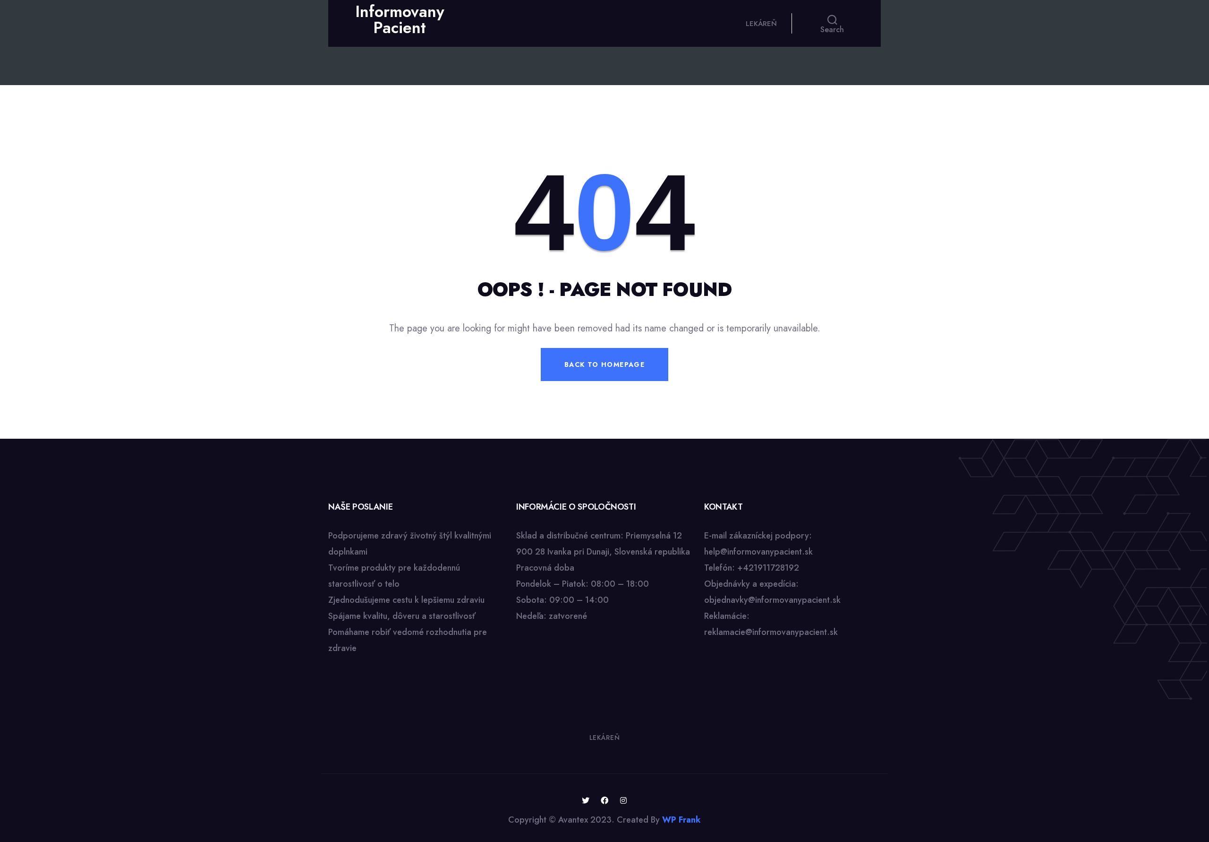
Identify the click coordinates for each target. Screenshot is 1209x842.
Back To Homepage (604, 364)
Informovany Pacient (399, 19)
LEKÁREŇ (761, 23)
